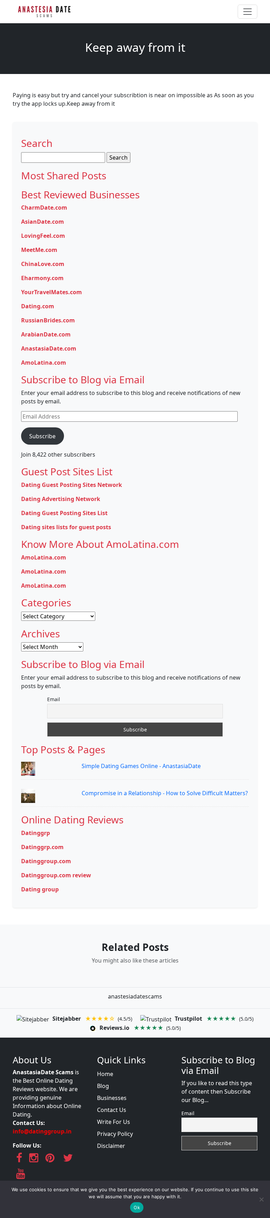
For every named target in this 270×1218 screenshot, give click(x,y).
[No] (261, 1199)
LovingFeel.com (43, 236)
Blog (103, 1086)
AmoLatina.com (43, 362)
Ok (137, 1207)
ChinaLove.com (42, 264)
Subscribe (42, 436)
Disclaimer (111, 1146)
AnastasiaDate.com (48, 348)
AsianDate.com (42, 221)
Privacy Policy (115, 1134)
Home (105, 1074)
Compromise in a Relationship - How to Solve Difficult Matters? (165, 793)
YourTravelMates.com (51, 292)
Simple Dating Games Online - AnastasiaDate (141, 766)
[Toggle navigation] (247, 12)
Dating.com (37, 306)
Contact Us (111, 1110)
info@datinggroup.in (42, 1131)
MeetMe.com (39, 250)
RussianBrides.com (48, 320)
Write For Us (113, 1122)
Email (53, 699)
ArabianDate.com (46, 334)
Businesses (112, 1098)
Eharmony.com (42, 278)
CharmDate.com (44, 207)
